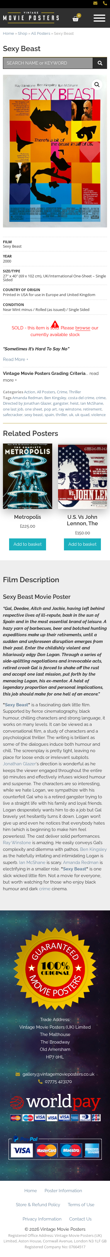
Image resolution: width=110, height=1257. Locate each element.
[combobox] (48, 63)
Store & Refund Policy (38, 1204)
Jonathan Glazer (19, 763)
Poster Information (63, 1190)
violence (98, 414)
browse (82, 328)
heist (74, 403)
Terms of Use (81, 1204)
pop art (50, 409)
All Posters (40, 33)
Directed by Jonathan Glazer (27, 403)
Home (8, 33)
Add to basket (27, 544)
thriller (61, 414)
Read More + (15, 359)
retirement (92, 409)
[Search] (100, 63)
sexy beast (33, 414)
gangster (60, 403)
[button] (97, 84)
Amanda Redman (27, 397)
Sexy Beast (16, 704)
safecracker (13, 414)
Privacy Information (42, 1219)
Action (29, 391)
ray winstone (70, 409)
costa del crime (81, 397)
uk (71, 414)
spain (49, 414)
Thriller (75, 391)
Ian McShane (91, 403)
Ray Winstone (17, 842)
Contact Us (80, 1219)
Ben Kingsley (55, 397)
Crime (62, 391)
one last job (13, 409)
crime (101, 397)
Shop (22, 33)
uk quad (82, 414)
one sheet (33, 409)
